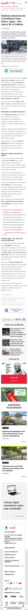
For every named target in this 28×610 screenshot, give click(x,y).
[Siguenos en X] (14, 583)
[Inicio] (5, 2)
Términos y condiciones (21, 602)
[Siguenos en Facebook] (8, 583)
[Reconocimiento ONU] (5, 596)
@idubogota (18, 210)
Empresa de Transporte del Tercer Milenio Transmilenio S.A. (12, 299)
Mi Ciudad (8, 6)
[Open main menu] (10, 2)
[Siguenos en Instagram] (17, 583)
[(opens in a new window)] (22, 320)
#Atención (6, 210)
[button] (15, 320)
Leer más (23, 442)
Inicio (2, 6)
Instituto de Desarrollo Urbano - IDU (13, 304)
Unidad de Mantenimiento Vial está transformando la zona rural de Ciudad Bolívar (13, 433)
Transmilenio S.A (7, 295)
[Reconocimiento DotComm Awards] (13, 596)
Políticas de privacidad (13, 602)
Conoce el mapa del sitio (11, 551)
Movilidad (15, 6)
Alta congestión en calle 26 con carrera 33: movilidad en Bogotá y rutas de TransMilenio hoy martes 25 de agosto (18, 332)
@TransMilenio (14, 212)
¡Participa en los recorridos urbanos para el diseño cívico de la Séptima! (13, 468)
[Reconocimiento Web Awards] (21, 596)
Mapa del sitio (6, 603)
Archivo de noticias (9, 557)
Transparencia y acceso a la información (11, 561)
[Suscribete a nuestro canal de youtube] (20, 583)
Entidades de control (10, 554)
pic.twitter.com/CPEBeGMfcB (12, 229)
